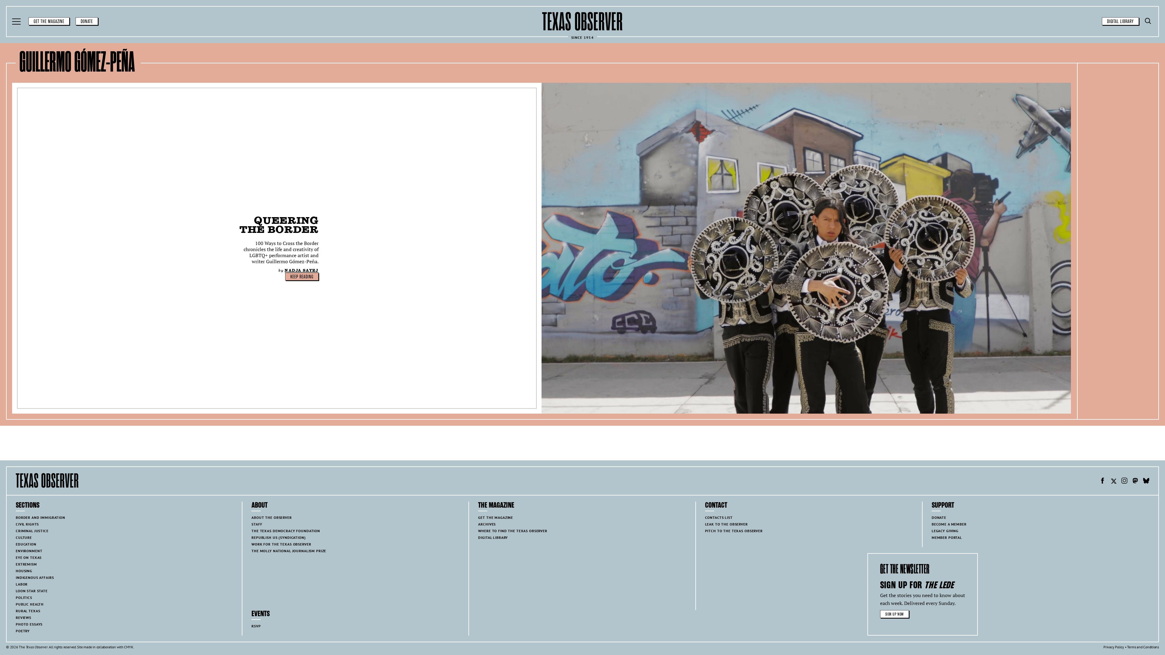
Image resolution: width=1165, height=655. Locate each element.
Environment (29, 551)
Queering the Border (278, 225)
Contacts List (719, 517)
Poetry (23, 631)
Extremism (26, 564)
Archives (487, 524)
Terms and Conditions (1143, 647)
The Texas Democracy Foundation (286, 531)
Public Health (30, 604)
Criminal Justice (32, 531)
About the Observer (272, 517)
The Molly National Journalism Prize (289, 551)
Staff (257, 524)
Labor (22, 584)
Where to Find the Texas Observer (512, 531)
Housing (24, 571)
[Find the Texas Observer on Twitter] (1113, 481)
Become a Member (949, 524)
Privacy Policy (1113, 647)
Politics (24, 597)
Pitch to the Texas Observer (734, 531)
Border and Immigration (40, 517)
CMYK (128, 647)
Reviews (23, 617)
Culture (24, 537)
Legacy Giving (945, 531)
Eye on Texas (29, 557)
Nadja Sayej (301, 270)
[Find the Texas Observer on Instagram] (1124, 481)
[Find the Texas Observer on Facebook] (1102, 481)
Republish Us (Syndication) (279, 537)
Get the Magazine (49, 21)
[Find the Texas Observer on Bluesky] (1146, 481)
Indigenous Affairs (35, 577)
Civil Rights (27, 524)
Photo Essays (29, 624)
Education (26, 544)
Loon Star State (32, 591)
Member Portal (947, 537)
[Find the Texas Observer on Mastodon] (1135, 481)
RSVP (256, 626)
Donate (87, 21)
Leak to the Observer (726, 524)
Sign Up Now (894, 614)
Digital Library (1120, 21)
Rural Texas (28, 611)
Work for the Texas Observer (281, 544)
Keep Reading (301, 277)
